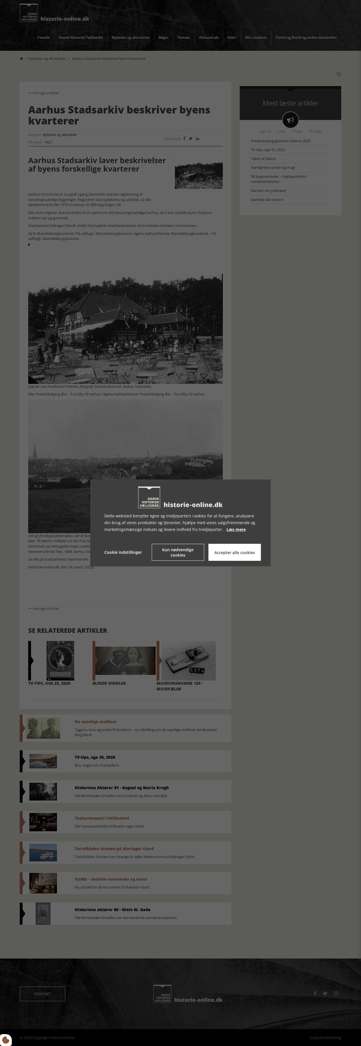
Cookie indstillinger (123, 552)
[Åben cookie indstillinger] (6, 1040)
